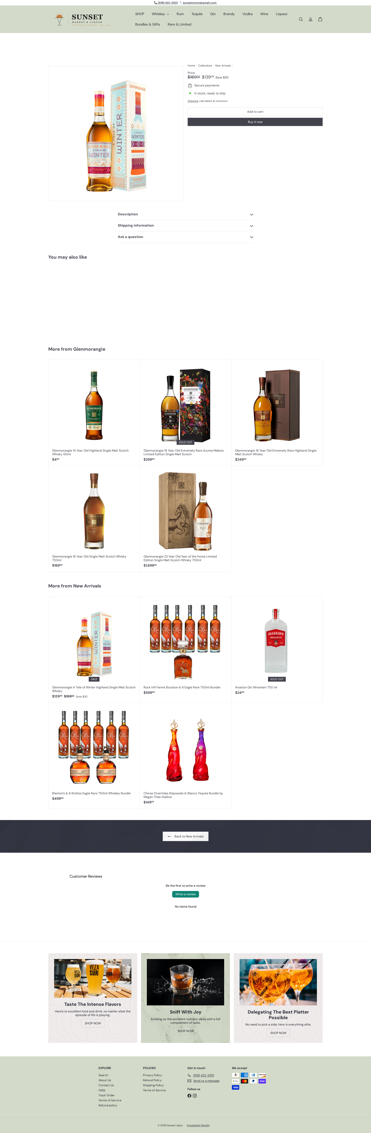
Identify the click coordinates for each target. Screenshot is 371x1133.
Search (103, 1075)
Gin (213, 14)
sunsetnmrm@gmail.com (200, 2)
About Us (105, 1080)
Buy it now (255, 122)
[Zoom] (116, 133)
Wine (264, 14)
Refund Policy (152, 1080)
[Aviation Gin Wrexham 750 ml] (277, 648)
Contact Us (106, 1085)
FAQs (102, 1090)
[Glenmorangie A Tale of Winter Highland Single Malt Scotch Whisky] (71, 301)
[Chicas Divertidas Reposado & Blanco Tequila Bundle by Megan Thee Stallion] (185, 755)
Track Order (107, 1095)
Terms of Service (110, 1100)
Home (191, 65)
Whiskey (159, 14)
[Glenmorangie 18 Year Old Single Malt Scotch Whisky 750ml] (94, 519)
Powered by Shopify (198, 1125)
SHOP (139, 14)
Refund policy (108, 1105)
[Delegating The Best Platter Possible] (278, 982)
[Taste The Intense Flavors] (92, 978)
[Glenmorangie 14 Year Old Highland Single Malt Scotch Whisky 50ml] (94, 412)
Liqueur (282, 14)
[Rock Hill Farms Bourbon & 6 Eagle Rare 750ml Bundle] (185, 648)
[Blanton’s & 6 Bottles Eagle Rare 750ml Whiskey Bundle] (94, 753)
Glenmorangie (89, 349)
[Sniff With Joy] (185, 982)
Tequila (197, 14)
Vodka (248, 14)
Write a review (185, 894)
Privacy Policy (152, 1075)
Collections (205, 65)
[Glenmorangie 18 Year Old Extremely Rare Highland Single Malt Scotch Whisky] (277, 412)
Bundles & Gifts (147, 24)
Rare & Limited (179, 24)
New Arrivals (223, 65)
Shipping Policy (153, 1085)
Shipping (193, 101)
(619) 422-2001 (167, 2)
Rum (180, 14)
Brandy (229, 14)
